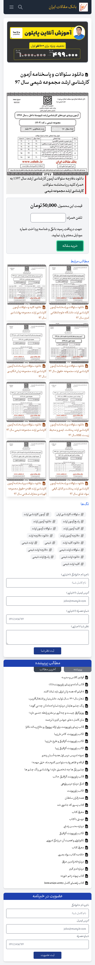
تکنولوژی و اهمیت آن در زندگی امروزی (65, 840)
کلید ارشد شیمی (71, 564)
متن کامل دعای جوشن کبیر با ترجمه (64, 720)
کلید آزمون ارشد (71, 529)
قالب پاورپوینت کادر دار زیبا (69, 734)
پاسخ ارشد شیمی (41, 557)
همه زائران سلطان (74, 798)
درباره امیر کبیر (76, 869)
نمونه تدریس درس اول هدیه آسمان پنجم (63, 755)
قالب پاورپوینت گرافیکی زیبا (69, 748)
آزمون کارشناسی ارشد (34, 514)
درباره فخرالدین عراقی (73, 862)
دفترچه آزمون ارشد (70, 536)
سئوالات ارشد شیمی (69, 550)
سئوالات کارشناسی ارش (68, 514)
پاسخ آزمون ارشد (71, 521)
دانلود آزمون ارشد (42, 521)
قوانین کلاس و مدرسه (72, 677)
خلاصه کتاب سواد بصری (71, 855)
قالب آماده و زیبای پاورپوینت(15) (66, 685)
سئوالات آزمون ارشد (42, 529)
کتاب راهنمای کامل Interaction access (64, 883)
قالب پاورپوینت (75, 791)
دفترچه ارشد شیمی (38, 550)
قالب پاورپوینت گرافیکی (71, 833)
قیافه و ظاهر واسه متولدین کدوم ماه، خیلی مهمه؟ (58, 763)
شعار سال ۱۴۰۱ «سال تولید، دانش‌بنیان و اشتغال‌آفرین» (56, 699)
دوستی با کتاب (76, 819)
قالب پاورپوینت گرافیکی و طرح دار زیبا (64, 741)
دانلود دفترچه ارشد (38, 536)
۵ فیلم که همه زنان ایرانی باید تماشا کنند (64, 692)
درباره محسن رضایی (73, 826)
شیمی (48, 543)
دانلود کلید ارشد (71, 543)
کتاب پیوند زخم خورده (72, 876)
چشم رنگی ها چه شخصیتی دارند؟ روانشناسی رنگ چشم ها (54, 770)
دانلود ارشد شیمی (70, 557)
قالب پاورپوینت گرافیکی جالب (68, 777)
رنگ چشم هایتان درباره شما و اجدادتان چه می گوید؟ (56, 706)
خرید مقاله (70, 245)
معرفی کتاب (78, 812)
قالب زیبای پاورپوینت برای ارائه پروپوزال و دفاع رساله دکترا (55, 727)
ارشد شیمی (28, 543)
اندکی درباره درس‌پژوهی (72, 784)
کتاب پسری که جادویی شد (70, 805)
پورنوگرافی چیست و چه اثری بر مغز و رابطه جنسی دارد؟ (56, 713)
